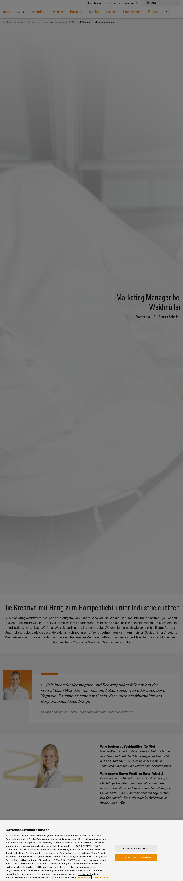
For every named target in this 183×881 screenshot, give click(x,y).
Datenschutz (100, 877)
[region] (91, 850)
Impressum (84, 877)
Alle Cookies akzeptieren (136, 857)
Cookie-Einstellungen (136, 848)
